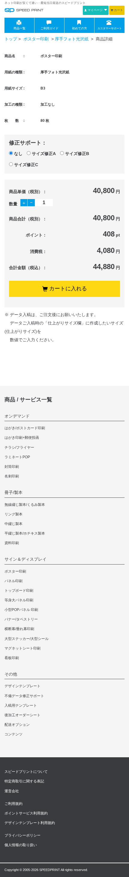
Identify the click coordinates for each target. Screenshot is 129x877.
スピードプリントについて (26, 772)
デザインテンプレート (22, 686)
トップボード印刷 (18, 590)
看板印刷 (11, 658)
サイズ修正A (44, 153)
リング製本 (13, 514)
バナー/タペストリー (21, 619)
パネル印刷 (13, 581)
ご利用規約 (13, 804)
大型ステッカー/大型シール (26, 639)
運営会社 (11, 791)
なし (18, 153)
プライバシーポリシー (22, 835)
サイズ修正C (26, 164)
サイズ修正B (77, 153)
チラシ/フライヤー (19, 447)
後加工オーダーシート (22, 715)
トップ (10, 39)
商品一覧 (20, 28)
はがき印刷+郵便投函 (21, 438)
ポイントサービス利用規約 (26, 813)
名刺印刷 (11, 476)
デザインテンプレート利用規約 (29, 823)
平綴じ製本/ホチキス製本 (24, 533)
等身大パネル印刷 (18, 600)
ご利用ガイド (49, 28)
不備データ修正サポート (24, 696)
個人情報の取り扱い (20, 845)
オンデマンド (17, 416)
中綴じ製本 (13, 524)
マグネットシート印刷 (22, 648)
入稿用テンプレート (20, 705)
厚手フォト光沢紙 (72, 39)
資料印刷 (11, 543)
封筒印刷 (11, 467)
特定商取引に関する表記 (24, 781)
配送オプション (17, 725)
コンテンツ (13, 734)
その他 (10, 674)
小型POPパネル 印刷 (21, 610)
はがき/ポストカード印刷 (24, 428)
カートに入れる (68, 289)
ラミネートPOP (17, 457)
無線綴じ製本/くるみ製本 (24, 505)
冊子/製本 (13, 492)
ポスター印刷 (36, 39)
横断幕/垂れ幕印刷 (19, 629)
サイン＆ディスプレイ (25, 559)
